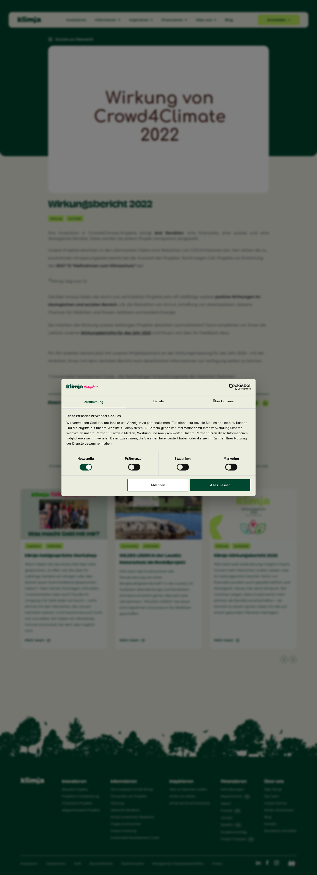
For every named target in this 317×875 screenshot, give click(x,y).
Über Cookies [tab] (223, 401)
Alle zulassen (220, 485)
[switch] (134, 467)
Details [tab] (158, 401)
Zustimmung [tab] (94, 402)
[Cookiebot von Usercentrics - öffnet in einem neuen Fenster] (232, 387)
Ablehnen (158, 485)
